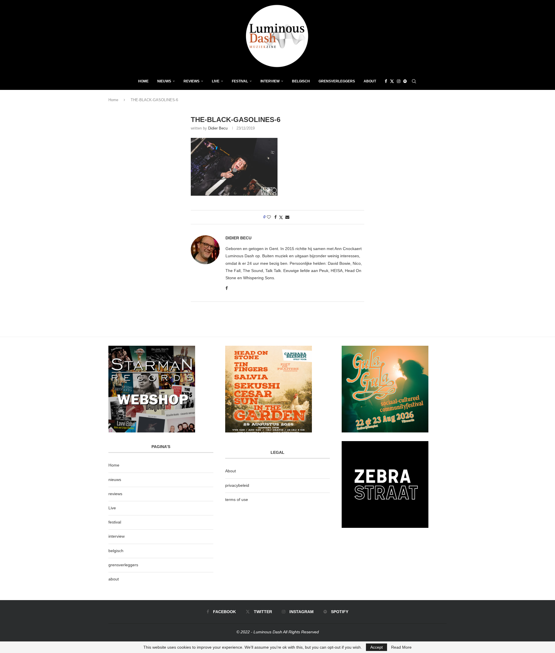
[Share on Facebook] (275, 217)
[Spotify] (405, 81)
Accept (376, 647)
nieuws (164, 81)
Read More (401, 647)
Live (215, 81)
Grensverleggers (337, 81)
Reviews (191, 81)
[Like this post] (269, 217)
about (113, 579)
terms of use (236, 499)
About (370, 81)
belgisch (115, 550)
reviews (115, 493)
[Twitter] (392, 81)
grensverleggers (123, 565)
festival (114, 522)
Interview (270, 81)
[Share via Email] (287, 217)
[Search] (414, 81)
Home (143, 81)
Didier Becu (217, 128)
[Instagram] (398, 81)
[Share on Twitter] (281, 217)
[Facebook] (386, 81)
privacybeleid (237, 485)
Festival (240, 81)
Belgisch (301, 81)
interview (116, 536)
